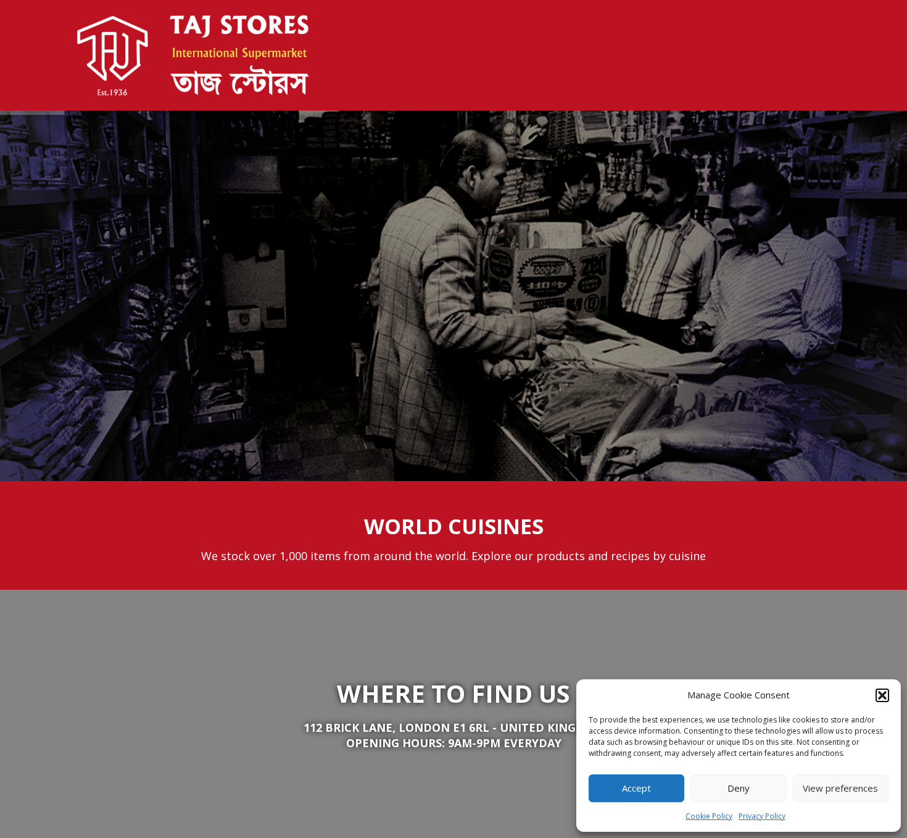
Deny (738, 788)
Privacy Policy (762, 816)
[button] (882, 695)
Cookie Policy (708, 816)
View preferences (840, 788)
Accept (636, 788)
